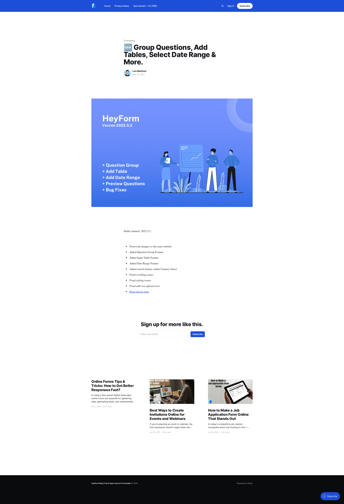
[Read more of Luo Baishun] (127, 73)
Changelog (129, 40)
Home (107, 6)
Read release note (139, 291)
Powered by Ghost (245, 483)
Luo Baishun (139, 71)
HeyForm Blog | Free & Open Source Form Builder (111, 483)
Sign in (230, 6)
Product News (122, 6)
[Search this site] (222, 6)
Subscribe (245, 6)
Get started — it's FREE (145, 6)
